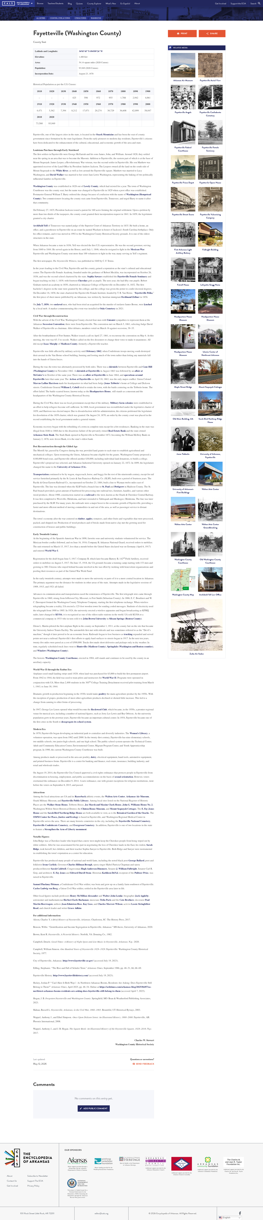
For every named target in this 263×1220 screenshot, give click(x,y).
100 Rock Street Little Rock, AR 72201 (37, 1213)
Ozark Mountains (105, 134)
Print (184, 33)
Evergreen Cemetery (84, 825)
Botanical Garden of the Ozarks (133, 813)
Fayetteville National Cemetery (134, 821)
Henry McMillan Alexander (84, 895)
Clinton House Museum (93, 808)
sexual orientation (124, 776)
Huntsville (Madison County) (91, 646)
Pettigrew (119, 486)
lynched (148, 304)
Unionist (111, 320)
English (226, 1217)
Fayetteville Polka (144, 293)
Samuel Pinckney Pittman (46, 884)
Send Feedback (145, 1064)
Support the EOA (238, 3)
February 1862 (93, 351)
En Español (125, 3)
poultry (102, 694)
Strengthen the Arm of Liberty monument (66, 829)
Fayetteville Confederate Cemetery (50, 825)
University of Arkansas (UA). (71, 467)
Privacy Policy (33, 1185)
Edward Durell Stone (80, 872)
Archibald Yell (40, 225)
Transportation (41, 474)
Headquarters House (100, 391)
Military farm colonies (121, 403)
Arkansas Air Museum (137, 796)
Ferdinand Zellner (130, 297)
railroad (90, 494)
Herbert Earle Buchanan (76, 900)
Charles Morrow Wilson (110, 904)
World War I (51, 550)
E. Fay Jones (59, 872)
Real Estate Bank (117, 430)
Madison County (69, 343)
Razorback (80, 796)
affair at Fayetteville (95, 375)
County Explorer (94, 3)
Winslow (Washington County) (52, 650)
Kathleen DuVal (110, 872)
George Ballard (136, 860)
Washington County (43, 186)
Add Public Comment (95, 1108)
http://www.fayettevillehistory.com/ (70, 975)
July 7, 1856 (43, 304)
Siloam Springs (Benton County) (125, 618)
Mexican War (138, 249)
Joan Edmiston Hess (72, 904)
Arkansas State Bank (43, 435)
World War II (109, 677)
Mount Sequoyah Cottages (123, 808)
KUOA (58, 614)
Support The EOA (35, 1181)
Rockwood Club (99, 709)
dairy (93, 757)
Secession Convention (53, 324)
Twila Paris (105, 900)
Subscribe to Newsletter (37, 1176)
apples (89, 518)
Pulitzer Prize (141, 872)
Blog (70, 3)
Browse (40, 3)
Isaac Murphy (51, 343)
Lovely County (91, 186)
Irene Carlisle (50, 864)
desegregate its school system (76, 721)
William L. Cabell (70, 387)
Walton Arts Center (115, 796)
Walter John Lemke (113, 895)
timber (81, 518)
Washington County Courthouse (61, 658)
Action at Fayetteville (80, 379)
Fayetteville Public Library (75, 800)
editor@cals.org (101, 1213)
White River (62, 170)
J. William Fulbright (126, 868)
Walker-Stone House (57, 804)
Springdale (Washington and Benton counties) (130, 646)
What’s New (111, 3)
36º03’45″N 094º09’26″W (91, 51)
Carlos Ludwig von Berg (45, 888)
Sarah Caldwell (58, 868)
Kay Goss (88, 904)
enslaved (58, 304)
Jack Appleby (142, 895)
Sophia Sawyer (94, 276)
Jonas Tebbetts (111, 383)
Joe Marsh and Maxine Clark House (103, 804)
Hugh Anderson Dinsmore (94, 868)
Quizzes (79, 3)
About (137, 3)
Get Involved (220, 3)
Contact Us (12, 1181)
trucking (128, 634)
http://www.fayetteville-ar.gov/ (78, 960)
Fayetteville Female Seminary (132, 276)
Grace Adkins (75, 908)
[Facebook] (240, 1213)
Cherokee (83, 280)
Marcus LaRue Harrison (45, 383)
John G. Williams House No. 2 (137, 804)
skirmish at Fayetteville (88, 371)
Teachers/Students (55, 3)
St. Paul (106, 486)
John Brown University (94, 618)
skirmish (113, 366)
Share (214, 33)
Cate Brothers (127, 900)
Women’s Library (139, 733)
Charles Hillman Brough (79, 864)
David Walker (57, 174)
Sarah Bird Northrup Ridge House (65, 813)
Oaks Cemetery (107, 308)
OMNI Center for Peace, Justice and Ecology (55, 817)
